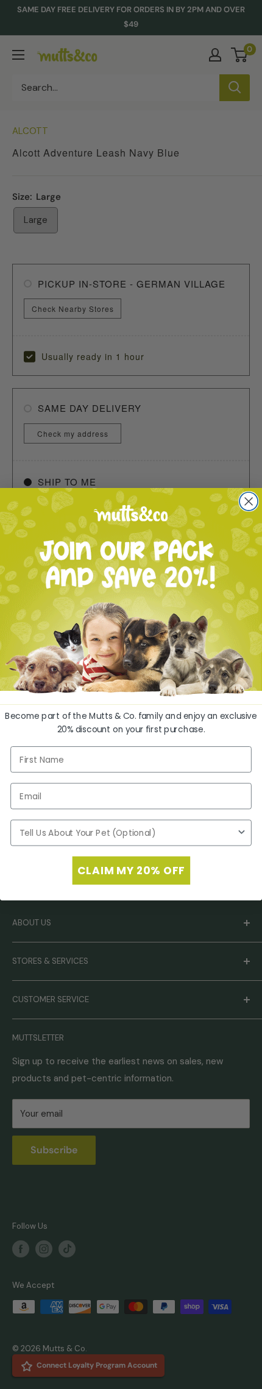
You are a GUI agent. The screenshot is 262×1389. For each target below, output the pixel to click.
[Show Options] (241, 833)
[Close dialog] (248, 501)
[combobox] (127, 833)
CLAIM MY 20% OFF (131, 870)
